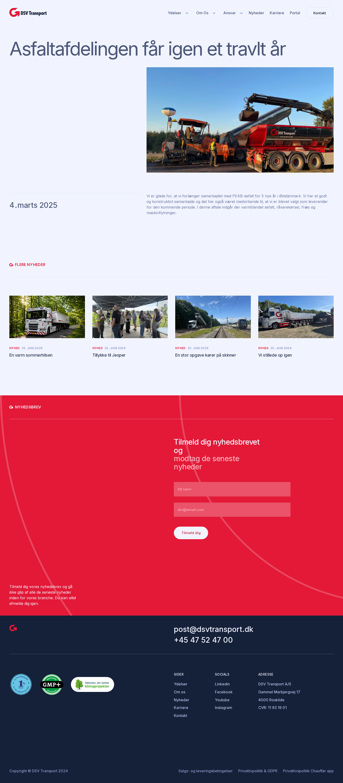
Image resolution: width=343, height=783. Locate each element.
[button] (177, 13)
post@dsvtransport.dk (213, 629)
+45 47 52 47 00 (203, 640)
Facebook (224, 692)
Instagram (223, 707)
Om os (179, 692)
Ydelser (180, 684)
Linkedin (222, 684)
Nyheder (181, 700)
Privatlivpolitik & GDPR (257, 771)
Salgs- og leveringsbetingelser (205, 771)
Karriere (181, 707)
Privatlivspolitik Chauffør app (308, 771)
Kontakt (180, 715)
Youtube (222, 700)
